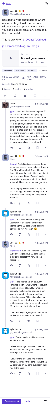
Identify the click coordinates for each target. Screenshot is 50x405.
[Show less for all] (46, 3)
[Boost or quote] (15, 95)
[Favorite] (25, 95)
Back (8, 3)
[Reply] (5, 95)
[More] (45, 96)
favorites (28, 89)
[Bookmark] (35, 95)
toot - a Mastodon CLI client (37, 78)
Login (27, 401)
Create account (12, 401)
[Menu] (45, 401)
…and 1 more (42, 71)
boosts (6, 89)
